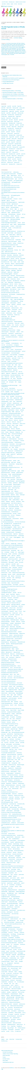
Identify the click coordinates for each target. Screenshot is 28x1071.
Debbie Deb (10, 366)
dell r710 (20, 371)
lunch (15, 616)
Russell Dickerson (4, 803)
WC (2, 988)
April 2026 (3, 107)
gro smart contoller (8, 484)
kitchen (14, 574)
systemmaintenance (5, 918)
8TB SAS (11, 209)
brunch (17, 290)
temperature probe (19, 922)
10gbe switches (14, 175)
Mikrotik (2, 652)
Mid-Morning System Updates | (8, 90)
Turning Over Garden (5, 961)
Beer (11, 261)
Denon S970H (20, 373)
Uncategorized (10, 963)
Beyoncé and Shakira (20, 263)
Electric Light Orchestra (5, 408)
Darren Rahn (14, 361)
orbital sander (19, 713)
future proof (10, 450)
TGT (24, 923)
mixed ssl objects (13, 660)
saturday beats (4, 815)
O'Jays (20, 701)
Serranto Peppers (12, 840)
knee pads (3, 577)
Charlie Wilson (14, 311)
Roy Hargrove (17, 798)
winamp (22, 998)
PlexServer (21, 735)
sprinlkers (20, 881)
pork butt (3, 744)
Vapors (15, 971)
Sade (2, 805)
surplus (16, 905)
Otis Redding (18, 716)
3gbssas (8, 200)
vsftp (16, 983)
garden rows (3, 47)
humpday (3, 532)
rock (21, 788)
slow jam (14, 852)
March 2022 (14, 126)
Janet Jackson (4, 559)
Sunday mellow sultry (13, 901)
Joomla (16, 562)
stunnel (10, 898)
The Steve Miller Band (5, 935)
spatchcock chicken (5, 877)
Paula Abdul (11, 725)
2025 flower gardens (5, 195)
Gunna (9, 487)
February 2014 (10, 162)
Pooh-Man (3, 740)
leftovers (3, 594)
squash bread (9, 883)
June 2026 (14, 106)
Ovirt (7, 718)
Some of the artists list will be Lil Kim (8, 871)
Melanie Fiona (22, 633)
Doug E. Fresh (19, 389)
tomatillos (15, 946)
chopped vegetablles (18, 321)
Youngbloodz (19, 1026)
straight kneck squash (5, 896)
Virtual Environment (5, 980)
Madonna (22, 619)
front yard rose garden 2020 (15, 445)
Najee (6, 688)
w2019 (10, 987)
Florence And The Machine (17, 433)
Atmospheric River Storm (14, 236)
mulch (18, 674)
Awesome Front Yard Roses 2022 (7, 239)
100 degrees (19, 173)
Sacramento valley (20, 803)
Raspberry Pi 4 (11, 768)
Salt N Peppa (16, 805)
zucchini (7, 1031)
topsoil (7, 951)
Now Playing (18, 90)
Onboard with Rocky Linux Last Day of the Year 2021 (11, 708)
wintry (2, 1007)
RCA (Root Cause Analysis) (16, 769)
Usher (20, 968)
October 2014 (4, 160)
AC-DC (21, 209)
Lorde (20, 613)
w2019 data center (16, 987)
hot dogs (14, 513)
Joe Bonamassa (4, 562)
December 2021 (11, 128)
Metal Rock (3, 640)
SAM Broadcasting (13, 807)
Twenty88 (21, 961)
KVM (13, 577)
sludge (2, 855)
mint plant (22, 655)
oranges (13, 713)
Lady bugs (3, 579)
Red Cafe (3, 773)
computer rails (20, 335)
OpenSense (3, 711)
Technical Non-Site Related (9, 922)
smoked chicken (12, 859)
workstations (10, 1012)
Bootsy (15, 285)
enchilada (22, 409)
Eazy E (11, 401)
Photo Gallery (5, 1060)
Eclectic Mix (3, 403)
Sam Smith (3, 809)
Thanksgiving (8, 925)
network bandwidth (10, 691)
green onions (3, 482)
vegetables (20, 976)
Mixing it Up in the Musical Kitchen (7, 662)
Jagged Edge (3, 555)
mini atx (2, 655)
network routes (4, 693)
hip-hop (20, 504)
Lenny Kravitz (10, 599)
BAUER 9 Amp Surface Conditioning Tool (9, 253)
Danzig (9, 361)
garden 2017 (13, 454)
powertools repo (15, 747)
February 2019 (4, 143)
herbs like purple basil (5, 503)
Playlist (2, 735)
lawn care (19, 592)
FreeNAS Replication (13, 438)
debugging (3, 368)
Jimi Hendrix (18, 560)
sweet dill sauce (10, 906)
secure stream (4, 833)
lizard (16, 611)
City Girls (17, 324)
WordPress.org (4, 1040)
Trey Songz (13, 956)
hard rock (11, 498)
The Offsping (13, 934)
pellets (2, 728)
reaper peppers (14, 771)
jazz (9, 560)
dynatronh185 (16, 398)
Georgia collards (19, 464)
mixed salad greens (12, 48)
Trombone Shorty (4, 958)
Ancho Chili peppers (13, 220)
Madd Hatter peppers (15, 619)
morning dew (4, 669)
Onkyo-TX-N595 (13, 710)
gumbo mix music (17, 486)
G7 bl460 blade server (18, 450)
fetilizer (10, 427)
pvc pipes (22, 756)
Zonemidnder (11, 1029)
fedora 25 (11, 420)
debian (15, 366)
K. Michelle (13, 565)
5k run (15, 205)
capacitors (13, 304)
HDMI (10, 499)
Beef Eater (3, 256)
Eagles (21, 398)
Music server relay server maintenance (8, 679)
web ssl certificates (5, 990)
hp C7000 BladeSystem (8, 520)
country (2, 349)
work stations (14, 1010)
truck (18, 958)
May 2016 (3, 155)
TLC (11, 944)
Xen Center (22, 1014)
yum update (3, 1027)
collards (18, 331)
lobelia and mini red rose (6, 613)
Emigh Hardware (11, 409)
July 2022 (17, 124)
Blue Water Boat (16, 280)
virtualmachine (4, 981)
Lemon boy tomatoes (21, 595)
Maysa (2, 630)
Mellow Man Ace (4, 635)
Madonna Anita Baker (5, 621)
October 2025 (19, 109)
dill (20, 45)
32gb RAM (3, 200)
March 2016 (14, 155)
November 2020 (12, 135)
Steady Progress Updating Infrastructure (9, 889)
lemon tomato (4, 599)
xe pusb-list (16, 1014)
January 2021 (16, 133)
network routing (12, 693)
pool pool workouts (14, 740)
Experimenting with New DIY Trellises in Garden (10, 415)
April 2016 (8, 155)
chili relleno (13, 316)
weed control (22, 990)
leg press (18, 594)
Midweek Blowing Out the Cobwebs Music (9, 647)
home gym (17, 508)
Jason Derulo (21, 559)
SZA (20, 918)
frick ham (22, 440)
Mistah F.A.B (18, 657)
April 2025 (8, 113)
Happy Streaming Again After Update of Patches (10, 496)
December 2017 (4, 148)
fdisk (6, 420)
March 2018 (9, 147)
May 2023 (16, 119)
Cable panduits (13, 302)
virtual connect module (17, 978)
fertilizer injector (4, 427)
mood (11, 667)
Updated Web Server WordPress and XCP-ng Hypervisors (13, 78)
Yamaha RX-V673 (16, 1017)
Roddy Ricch (10, 795)
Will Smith (17, 998)
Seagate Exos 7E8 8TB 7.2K (6, 827)
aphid (11, 224)
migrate (17, 648)
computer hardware (5, 335)
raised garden (14, 762)
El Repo (14, 406)
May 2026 (19, 106)
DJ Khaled (3, 381)
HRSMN (15, 527)
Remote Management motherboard (15, 781)
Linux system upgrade (11, 609)
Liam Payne (3, 602)
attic (21, 236)
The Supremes (4, 937)
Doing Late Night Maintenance (8, 81)
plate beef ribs (10, 734)
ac (18, 209)
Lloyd (24, 611)
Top (2, 1069)
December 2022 (4, 123)
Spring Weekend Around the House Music (9, 881)
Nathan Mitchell (4, 689)
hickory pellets (4, 504)
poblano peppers (4, 49)
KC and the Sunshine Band (17, 569)
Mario (23, 623)
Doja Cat (6, 388)
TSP (2, 959)
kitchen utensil (4, 576)
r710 (22, 759)
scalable (18, 820)
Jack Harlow (15, 553)
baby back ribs (4, 241)
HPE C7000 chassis (15, 525)
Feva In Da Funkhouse (5, 428)
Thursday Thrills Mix (18, 940)
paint (14, 718)
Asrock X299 (9, 229)
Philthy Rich (21, 728)
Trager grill (14, 954)
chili (9, 316)
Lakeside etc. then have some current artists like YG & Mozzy (13, 581)
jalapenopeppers (4, 557)
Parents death (14, 720)
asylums (2, 234)
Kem (18, 570)
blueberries (23, 280)
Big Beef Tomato (9, 265)
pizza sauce (3, 734)
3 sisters (20, 198)
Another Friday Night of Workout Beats (8, 222)
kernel (10, 572)
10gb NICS (3, 175)
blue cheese (9, 280)
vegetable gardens (5, 976)
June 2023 (11, 119)
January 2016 (3, 157)
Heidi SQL (13, 501)
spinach (22, 877)
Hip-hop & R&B (4, 506)
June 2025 (22, 111)
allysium (17, 217)
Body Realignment (4, 284)
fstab (13, 447)
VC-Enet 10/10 (9, 973)
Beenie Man (20, 260)
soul (16, 872)
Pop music (6, 742)
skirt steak (3, 852)
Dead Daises (3, 366)
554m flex (8, 203)
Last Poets (21, 584)
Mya (14, 686)
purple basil (19, 754)
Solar (9, 869)
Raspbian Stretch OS (5, 769)
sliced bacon (9, 852)
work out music (17, 1009)
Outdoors (3, 718)
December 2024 (11, 114)
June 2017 (22, 150)
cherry (14, 313)
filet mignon (3, 430)
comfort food (4, 333)
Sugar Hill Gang (16, 898)
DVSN (11, 398)
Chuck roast (17, 323)
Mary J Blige (18, 626)
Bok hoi (16, 284)
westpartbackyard (14, 993)
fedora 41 (3, 423)
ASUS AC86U (3, 232)
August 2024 (18, 116)
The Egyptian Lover (5, 930)
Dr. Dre (2, 391)
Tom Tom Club (4, 946)
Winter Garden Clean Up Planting (16, 1005)
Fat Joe (2, 420)
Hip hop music (11, 504)
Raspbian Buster (18, 768)
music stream (19, 682)
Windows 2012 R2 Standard (14, 1002)
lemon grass (3, 597)
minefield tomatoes (5, 48)
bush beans (11, 53)
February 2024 (15, 118)
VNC (10, 983)
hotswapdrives (4, 516)
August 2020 (11, 136)
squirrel (22, 883)
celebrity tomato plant (15, 45)
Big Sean (20, 268)
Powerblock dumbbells (5, 747)
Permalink (12, 54)
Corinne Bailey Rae (15, 343)
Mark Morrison (9, 624)
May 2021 (13, 131)
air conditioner (6, 215)
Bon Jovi (20, 284)
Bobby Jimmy (10, 282)
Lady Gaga (9, 579)
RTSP (12, 800)
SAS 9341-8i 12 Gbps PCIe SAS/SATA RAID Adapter (11, 812)
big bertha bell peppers (18, 265)
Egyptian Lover (9, 406)
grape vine (18, 477)
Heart (22, 499)
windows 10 (3, 1000)
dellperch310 (14, 373)
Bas (20, 249)
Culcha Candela (10, 356)
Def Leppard (3, 369)
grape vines (3, 479)
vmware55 (6, 983)
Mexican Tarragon (15, 640)
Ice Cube (3, 537)
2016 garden (9, 180)
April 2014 (20, 160)
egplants (3, 406)
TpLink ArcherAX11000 (20, 951)
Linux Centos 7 (19, 607)
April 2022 (8, 126)
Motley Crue (3, 670)
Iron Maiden (6, 552)
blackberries (10, 277)
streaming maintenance (15, 896)
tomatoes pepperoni (5, 947)
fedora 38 (19, 421)
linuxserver (12, 611)
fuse (2, 450)
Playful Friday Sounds (18, 734)
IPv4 (21, 550)
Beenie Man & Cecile (5, 261)
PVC (18, 756)
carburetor (19, 304)
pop (2, 742)
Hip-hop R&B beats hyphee (14, 506)
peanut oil (14, 727)
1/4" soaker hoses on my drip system (8, 173)
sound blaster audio (5, 874)
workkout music (21, 1010)
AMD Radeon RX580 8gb (15, 219)
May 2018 (19, 145)
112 (23, 175)
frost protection (4, 447)
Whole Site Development (15, 995)
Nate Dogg (22, 688)
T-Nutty (23, 918)
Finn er (24, 430)
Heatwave (8, 501)
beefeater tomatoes (13, 260)
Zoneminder (17, 1029)
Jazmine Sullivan (4, 560)
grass (8, 479)
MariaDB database (5, 623)
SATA (10, 814)
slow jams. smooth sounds (17, 854)
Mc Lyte (6, 630)
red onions (14, 49)
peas (8, 54)
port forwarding (16, 744)
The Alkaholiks (4, 929)
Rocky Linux (14, 793)
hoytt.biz (21, 518)
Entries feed (12, 1039)
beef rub (17, 258)
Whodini (8, 995)
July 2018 (9, 145)
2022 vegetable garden (5, 190)
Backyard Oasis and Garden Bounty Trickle (9, 244)
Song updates (11, 872)
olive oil (11, 705)
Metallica (8, 640)
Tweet (16, 961)
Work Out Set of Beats (5, 1010)
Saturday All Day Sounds (17, 814)
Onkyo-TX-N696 (21, 710)
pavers (16, 725)
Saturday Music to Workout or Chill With (9, 817)
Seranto (5, 838)
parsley (13, 722)
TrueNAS (22, 958)
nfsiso (8, 694)
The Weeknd (17, 937)
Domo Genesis (12, 388)
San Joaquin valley (15, 809)
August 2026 (3, 106)
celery (21, 307)
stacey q (16, 886)
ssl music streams (4, 886)
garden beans (19, 454)
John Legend (11, 562)
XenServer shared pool (11, 1015)
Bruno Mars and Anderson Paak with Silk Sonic (10, 292)
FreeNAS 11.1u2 (4, 438)
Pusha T (14, 756)
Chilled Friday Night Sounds (6, 318)
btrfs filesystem (12, 294)
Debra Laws (20, 366)
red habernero (18, 773)
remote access (4, 781)
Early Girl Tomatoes (10, 399)
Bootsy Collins (21, 285)
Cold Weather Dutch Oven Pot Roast (8, 330)
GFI (21, 467)
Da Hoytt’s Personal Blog (7, 1052)
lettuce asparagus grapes (6, 601)
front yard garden (4, 445)
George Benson (4, 464)
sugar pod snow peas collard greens (8, 900)
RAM (19, 762)
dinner (14, 378)
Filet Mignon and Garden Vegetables (14, 430)
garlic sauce (13, 462)
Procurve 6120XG (4, 751)
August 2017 (11, 150)
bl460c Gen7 (10, 272)
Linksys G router (12, 607)
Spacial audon (4, 876)
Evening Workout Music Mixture (15, 413)
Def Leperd (20, 368)
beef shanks (22, 258)
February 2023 (10, 121)
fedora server (22, 423)
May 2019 (13, 142)
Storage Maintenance (12, 894)
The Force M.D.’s (13, 930)
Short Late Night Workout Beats (18, 845)
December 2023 (4, 119)
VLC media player (20, 981)
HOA (7, 508)
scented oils (13, 822)
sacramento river (12, 803)
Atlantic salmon (12, 234)
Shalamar (10, 843)
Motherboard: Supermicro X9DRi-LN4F (15, 669)
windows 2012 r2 (4, 1002)
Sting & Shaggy (21, 893)
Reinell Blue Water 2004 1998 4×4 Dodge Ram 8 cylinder (12, 778)
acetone (13, 210)
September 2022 (4, 124)
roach (10, 788)
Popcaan (17, 742)
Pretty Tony (11, 749)
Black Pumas (3, 277)
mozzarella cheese (5, 674)
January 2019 (10, 143)
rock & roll (3, 790)
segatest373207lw (9, 837)
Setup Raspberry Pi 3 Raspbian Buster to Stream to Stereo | (13, 95)
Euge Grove (18, 411)
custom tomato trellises (5, 358)
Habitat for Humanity (5, 494)
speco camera (13, 877)
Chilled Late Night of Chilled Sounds (8, 319)
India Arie (7, 543)
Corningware (16, 344)
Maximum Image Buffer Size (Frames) (17, 628)
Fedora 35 (14, 421)
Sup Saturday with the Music (12, 903)
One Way (3, 710)
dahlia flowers (8, 359)
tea (2, 922)
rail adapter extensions (5, 762)
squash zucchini (17, 883)
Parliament (3, 722)
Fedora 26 (16, 420)
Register (2, 1039)
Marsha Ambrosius (5, 626)
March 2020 (14, 138)
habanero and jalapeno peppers (7, 493)
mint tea (2, 657)
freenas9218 (20, 438)
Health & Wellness (16, 499)
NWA (12, 701)
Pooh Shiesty (17, 739)
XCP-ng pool (10, 1014)
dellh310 (3, 373)
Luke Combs (10, 616)
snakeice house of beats (6, 864)
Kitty (9, 576)
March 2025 (14, 113)
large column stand (15, 582)
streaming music (4, 898)
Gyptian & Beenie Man (5, 491)
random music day (12, 764)
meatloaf (19, 631)
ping (9, 732)
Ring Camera (22, 786)
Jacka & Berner (21, 553)
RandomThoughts (20, 764)
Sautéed (13, 820)
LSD (22, 614)
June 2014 (15, 160)
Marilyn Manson (18, 623)
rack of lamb (3, 761)
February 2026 (15, 107)
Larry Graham (15, 584)
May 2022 (3, 126)
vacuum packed (15, 969)
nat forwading (11, 688)
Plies (5, 737)
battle (23, 249)
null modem (3, 699)
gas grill (18, 462)
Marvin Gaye (12, 626)
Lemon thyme (15, 597)
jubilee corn (8, 564)
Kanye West (15, 567)
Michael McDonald (21, 642)
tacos (5, 920)
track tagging (20, 952)
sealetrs (17, 827)
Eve (22, 411)
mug (14, 674)
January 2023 (16, 121)
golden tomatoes (19, 472)
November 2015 (18, 157)
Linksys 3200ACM (4, 607)
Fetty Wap (15, 427)
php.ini (2, 730)
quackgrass (9, 757)
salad (9, 805)
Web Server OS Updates (16, 988)
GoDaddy (13, 472)
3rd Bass (13, 200)
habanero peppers (19, 493)
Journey (2, 564)
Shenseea (3, 845)
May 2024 (3, 118)
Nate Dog (17, 688)
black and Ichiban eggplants (6, 273)
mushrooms (10, 676)
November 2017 (12, 148)
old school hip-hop (5, 705)
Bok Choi (11, 284)
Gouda (9, 474)
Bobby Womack (18, 282)
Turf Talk (20, 959)
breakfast (14, 287)
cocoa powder (4, 328)
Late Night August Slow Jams (7, 83)
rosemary (22, 797)
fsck (9, 447)
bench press (7, 263)
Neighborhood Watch (13, 689)
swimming (3, 911)
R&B (19, 759)
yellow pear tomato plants (20, 52)
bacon (14, 246)
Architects (12, 226)
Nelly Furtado (21, 689)
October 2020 (19, 135)
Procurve (20, 749)
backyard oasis (20, 243)
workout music (4, 1012)
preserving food (4, 749)
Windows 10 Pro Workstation (13, 1000)
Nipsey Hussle (15, 696)
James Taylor (18, 557)
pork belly (22, 742)
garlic (19, 460)
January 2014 (16, 162)
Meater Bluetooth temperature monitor (9, 631)
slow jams (20, 852)
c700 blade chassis (5, 299)
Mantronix (18, 621)
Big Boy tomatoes (4, 267)
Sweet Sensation (12, 910)
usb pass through (14, 968)
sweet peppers (14, 908)
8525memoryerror (5, 209)
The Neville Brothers (5, 934)
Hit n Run (3, 508)
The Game (20, 930)
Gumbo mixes (4, 487)
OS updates (12, 716)
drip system (16, 53)
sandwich (3, 810)
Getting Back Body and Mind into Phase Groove (10, 467)
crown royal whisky (13, 354)
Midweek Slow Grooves (6, 648)
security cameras (11, 833)
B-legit (23, 239)
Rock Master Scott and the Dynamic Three (9, 791)
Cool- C (2, 343)
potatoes (10, 49)
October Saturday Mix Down (6, 703)
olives (15, 705)
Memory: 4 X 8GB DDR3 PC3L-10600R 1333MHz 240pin (11, 636)
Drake (12, 391)
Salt (12, 805)
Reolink (2, 785)
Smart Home (18, 857)
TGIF (2, 923)
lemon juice (9, 597)
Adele (9, 212)
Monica (19, 665)
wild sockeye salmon (20, 997)
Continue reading (18, 37)
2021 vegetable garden (5, 183)
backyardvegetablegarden (6, 246)
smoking (11, 860)
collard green (12, 331)
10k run (19, 175)
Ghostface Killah (4, 469)
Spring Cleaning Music (16, 879)
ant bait (19, 222)
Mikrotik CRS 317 (9, 652)
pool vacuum (21, 740)
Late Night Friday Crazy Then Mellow (8, 590)
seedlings (3, 837)
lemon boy (13, 595)
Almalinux (22, 217)
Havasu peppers (4, 499)
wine (8, 1005)
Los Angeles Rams (4, 614)
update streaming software (6, 964)
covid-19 (7, 349)
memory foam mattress (18, 635)
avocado (12, 238)
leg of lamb (12, 594)
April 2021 (18, 131)
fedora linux (9, 423)
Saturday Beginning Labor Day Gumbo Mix (16, 815)
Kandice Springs (4, 567)
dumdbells (12, 396)
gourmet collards (4, 475)
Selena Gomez (17, 837)
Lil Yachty (3, 606)
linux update (19, 609)
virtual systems (19, 980)
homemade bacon (17, 510)
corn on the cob (9, 344)
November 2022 (12, 123)
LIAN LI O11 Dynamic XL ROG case (13, 602)
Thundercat (10, 940)
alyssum (2, 219)
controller (3, 338)
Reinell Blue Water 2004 (18, 776)
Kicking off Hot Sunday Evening (18, 572)
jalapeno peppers (22, 53)
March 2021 (3, 133)
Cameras (8, 304)
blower (18, 278)
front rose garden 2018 (20, 444)
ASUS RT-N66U (10, 232)
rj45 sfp (5, 788)
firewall (6, 432)
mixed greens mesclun (12, 659)
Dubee (7, 396)
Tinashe (7, 944)
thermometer (4, 940)
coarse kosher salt (14, 326)
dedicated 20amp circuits (12, 368)
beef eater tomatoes (5, 258)
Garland (14, 460)
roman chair (11, 797)
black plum (13, 275)
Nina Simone (9, 696)
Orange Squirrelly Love (5, 713)
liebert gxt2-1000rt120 (5, 604)
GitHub (22, 470)
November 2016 (12, 153)
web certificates (7, 988)
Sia (2, 848)
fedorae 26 (3, 425)
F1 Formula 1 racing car (17, 416)
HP (1, 520)
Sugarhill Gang (19, 900)
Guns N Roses (4, 489)
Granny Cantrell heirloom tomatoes (8, 477)
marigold (12, 623)
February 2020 (20, 138)
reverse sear (18, 785)
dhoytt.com (7, 376)
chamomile (3, 311)
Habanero (16, 491)
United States (16, 963)
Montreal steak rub (5, 667)
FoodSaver (3, 437)
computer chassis (18, 333)
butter (21, 297)
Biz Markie (8, 270)
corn (21, 343)
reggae (11, 776)
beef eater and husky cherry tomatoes (14, 256)
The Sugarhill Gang (14, 935)
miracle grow (11, 657)
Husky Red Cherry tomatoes (6, 533)
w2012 (12, 985)
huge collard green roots (17, 528)
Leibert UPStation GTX (5, 595)
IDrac (23, 537)
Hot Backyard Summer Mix (6, 513)
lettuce (16, 599)
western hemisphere (5, 993)
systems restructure (14, 918)
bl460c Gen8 (16, 272)
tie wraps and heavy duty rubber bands (9, 942)
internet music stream (5, 550)
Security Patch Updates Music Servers (8, 835)
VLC (15, 981)
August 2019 (19, 140)
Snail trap (3, 862)
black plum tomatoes (20, 275)
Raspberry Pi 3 (4, 768)
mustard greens (4, 54)
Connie (2, 336)
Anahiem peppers (4, 220)
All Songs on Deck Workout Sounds (8, 217)
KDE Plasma (3, 570)
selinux (23, 837)
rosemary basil (4, 798)
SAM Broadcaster (4, 807)
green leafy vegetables (20, 481)
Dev (22, 375)
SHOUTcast (13, 847)
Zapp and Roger (10, 1027)
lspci (6, 616)
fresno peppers (16, 440)
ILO (2, 539)
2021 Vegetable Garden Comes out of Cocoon (10, 185)
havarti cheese (17, 498)
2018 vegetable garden (5, 182)
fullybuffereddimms (5, 449)
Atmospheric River (4, 236)
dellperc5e (8, 373)
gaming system (19, 452)
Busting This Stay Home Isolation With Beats (9, 297)
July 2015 (9, 159)
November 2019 (12, 140)
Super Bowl (21, 903)
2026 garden (3, 197)
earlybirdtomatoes (18, 399)
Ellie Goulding (4, 409)
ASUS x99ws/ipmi (18, 232)
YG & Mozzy (3, 1026)
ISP (16, 552)
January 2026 (22, 107)
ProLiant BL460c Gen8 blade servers (8, 752)
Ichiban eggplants (21, 47)
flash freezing (4, 433)
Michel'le (3, 643)
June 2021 (8, 131)
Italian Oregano (21, 552)
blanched (3, 278)
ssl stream (11, 886)
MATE (7, 628)
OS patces (16, 715)
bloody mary (13, 278)
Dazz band (8, 364)
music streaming (4, 684)
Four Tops (9, 437)
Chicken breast (10, 314)
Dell (16, 371)
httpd (23, 527)
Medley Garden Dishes (13, 633)
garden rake (3, 455)
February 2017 (15, 152)
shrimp (22, 847)
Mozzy (11, 674)
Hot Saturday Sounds (5, 515)
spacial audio (21, 874)
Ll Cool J (20, 611)
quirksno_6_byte (10, 759)
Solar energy (13, 869)
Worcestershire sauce (18, 1007)
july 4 (18, 564)
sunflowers (3, 903)
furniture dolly (22, 449)
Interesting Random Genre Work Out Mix (9, 548)
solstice (18, 869)
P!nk (10, 718)
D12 (22, 358)
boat (6, 282)
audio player (7, 238)
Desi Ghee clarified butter (15, 375)
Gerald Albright (4, 465)
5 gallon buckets (21, 202)
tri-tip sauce (22, 956)
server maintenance (5, 842)
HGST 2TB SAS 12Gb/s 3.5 (16, 503)
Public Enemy (19, 752)
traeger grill (8, 954)
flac (22, 432)
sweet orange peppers (5, 908)
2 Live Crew (20, 178)
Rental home (8, 783)
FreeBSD (17, 437)
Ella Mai (23, 408)
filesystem (18, 428)
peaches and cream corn (6, 727)
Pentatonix (7, 728)
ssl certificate (11, 884)
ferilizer (20, 425)
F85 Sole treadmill (4, 418)
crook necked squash (15, 352)
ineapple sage (13, 543)
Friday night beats (4, 444)
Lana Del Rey (3, 582)
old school (21, 703)
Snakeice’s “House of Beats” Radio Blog (10, 1053)
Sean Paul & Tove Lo (5, 828)
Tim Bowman (20, 942)
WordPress (3, 1009)
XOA (11, 1017)
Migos (13, 648)
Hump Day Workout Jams (16, 530)
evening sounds (4, 413)
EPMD (13, 411)
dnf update (11, 381)
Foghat (2, 435)
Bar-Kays (16, 249)
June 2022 (22, 124)
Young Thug (13, 1026)
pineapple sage (4, 732)
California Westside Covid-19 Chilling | (9, 94)
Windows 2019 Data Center (6, 1004)
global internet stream (5, 472)
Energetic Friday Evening (6, 411)
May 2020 (3, 138)
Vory (13, 983)
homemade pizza (14, 511)
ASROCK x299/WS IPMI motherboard (8, 231)
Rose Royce (17, 797)
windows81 (15, 1004)
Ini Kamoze (20, 543)
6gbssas (3, 207)
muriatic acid (3, 676)
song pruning (19, 871)
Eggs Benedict (18, 404)
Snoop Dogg (3, 869)
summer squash (7, 50)
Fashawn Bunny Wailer (18, 418)
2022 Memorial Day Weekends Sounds (8, 189)
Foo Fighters (7, 435)
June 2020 (22, 136)
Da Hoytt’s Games (6, 1058)
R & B (16, 759)
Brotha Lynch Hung (5, 290)
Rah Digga (9, 761)
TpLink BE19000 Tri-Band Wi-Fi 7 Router (9, 952)
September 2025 (4, 111)
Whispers (3, 995)
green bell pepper (11, 481)
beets (14, 44)
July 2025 (17, 111)
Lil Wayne (23, 604)
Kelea (8, 570)
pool (8, 740)
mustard (10, 686)
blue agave (3, 280)
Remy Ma (3, 783)
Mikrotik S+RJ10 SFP (5, 653)
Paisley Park (18, 718)
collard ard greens (4, 331)
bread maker (8, 287)
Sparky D (15, 876)
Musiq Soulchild (4, 686)
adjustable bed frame (15, 212)
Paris (19, 720)
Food (23, 45)
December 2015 (11, 157)
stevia (16, 893)
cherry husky (19, 313)
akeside (12, 215)
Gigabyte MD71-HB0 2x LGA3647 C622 (8, 470)
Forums (4, 1057)
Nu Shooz (20, 698)
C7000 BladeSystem (14, 301)
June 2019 (8, 142)
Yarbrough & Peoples (5, 1019)
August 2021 (18, 130)
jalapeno (18, 555)
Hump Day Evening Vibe (5, 530)
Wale (22, 987)
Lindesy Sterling (14, 606)
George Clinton (12, 464)
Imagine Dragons (7, 539)
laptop (9, 582)
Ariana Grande (4, 227)
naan (2, 688)
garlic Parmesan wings (5, 462)
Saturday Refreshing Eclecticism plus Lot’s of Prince (11, 819)
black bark (16, 273)
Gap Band (3, 454)
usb (8, 968)
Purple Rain (9, 756)
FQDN (13, 437)
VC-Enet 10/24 (15, 973)
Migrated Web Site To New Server (7, 650)
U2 (5, 963)
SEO (2, 838)
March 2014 (3, 162)
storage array (4, 894)
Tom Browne (16, 944)
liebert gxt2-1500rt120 (15, 604)
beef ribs (12, 258)
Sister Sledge (10, 850)
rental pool (14, 783)
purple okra (3, 756)
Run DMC (16, 802)
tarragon (22, 920)
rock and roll (9, 790)
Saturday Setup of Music (6, 820)
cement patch (14, 309)
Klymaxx (12, 576)
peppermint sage (14, 728)
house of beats (11, 516)
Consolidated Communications (11, 336)
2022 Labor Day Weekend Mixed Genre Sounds (10, 187)
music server (9, 677)
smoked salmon (19, 859)
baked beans (19, 246)
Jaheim (9, 555)
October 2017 (19, 148)
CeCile (15, 306)
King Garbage (4, 574)
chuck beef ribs (10, 323)
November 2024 (18, 114)
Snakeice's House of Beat (6, 867)
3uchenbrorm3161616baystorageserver (9, 202)
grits (2, 484)
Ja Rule (10, 553)
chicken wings (4, 316)
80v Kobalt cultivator (9, 44)
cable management (5, 302)
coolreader (8, 343)
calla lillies (3, 304)
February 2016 (20, 155)
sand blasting (22, 809)
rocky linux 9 (20, 793)
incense (2, 543)
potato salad (10, 745)
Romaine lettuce (4, 797)
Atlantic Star (19, 234)
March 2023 (3, 121)
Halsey (17, 494)
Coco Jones (21, 326)
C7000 (11, 299)
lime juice (8, 606)
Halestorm (13, 494)
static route (10, 888)
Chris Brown (3, 323)
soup (12, 874)
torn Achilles (12, 951)
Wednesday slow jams (14, 990)
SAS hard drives (4, 814)
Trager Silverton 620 (21, 954)
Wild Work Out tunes (10, 998)
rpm (22, 798)
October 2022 (19, 123)
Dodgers (19, 381)
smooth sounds (17, 860)
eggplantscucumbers (11, 404)
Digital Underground (5, 378)
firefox (2, 432)
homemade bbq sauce (5, 511)
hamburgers (22, 494)
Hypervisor (15, 533)
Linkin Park (21, 606)
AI (1, 215)
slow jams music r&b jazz (6, 854)
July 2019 (3, 142)
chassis (19, 311)
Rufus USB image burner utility (7, 802)
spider (18, 877)
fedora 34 (9, 421)
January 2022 (3, 128)
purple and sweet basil (11, 754)
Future (5, 450)
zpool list (3, 1031)
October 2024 (4, 116)
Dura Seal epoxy (19, 396)
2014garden (3, 180)
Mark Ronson (16, 624)
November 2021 (18, 128)
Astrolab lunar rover (21, 231)
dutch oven (3, 398)
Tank (18, 920)
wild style (3, 998)
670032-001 (20, 205)
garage (8, 454)
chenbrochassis (9, 313)
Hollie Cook (11, 508)
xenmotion (3, 1015)
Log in (7, 1039)
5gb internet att (15, 203)
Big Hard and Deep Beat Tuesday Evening (9, 268)
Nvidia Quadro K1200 (5, 701)
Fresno (10, 440)
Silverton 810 (3, 850)
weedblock (3, 992)
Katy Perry (20, 567)
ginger (19, 470)
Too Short (20, 949)
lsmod (2, 616)
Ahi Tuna (23, 214)
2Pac (8, 197)
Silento (5, 848)
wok (6, 1007)
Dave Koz (3, 364)
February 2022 (20, 126)
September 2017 (4, 150)
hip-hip (16, 504)
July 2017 (17, 150)
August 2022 (11, 124)
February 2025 (20, 113)
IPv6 (2, 552)
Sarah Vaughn (16, 810)
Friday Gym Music (18, 442)
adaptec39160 (19, 210)
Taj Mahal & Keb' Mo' (11, 920)
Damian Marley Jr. (16, 359)
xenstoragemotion (4, 1017)
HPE (2, 523)
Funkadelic (16, 449)
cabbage (21, 301)
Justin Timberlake (4, 565)
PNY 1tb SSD (14, 737)
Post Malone (3, 745)
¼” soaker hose (18, 1031)
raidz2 (17, 761)
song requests (4, 872)
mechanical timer (4, 633)
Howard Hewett (16, 518)
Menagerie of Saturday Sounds (7, 638)
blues (2, 282)
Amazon (7, 219)
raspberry (18, 766)
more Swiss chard (20, 48)
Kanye (10, 567)
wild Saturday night (10, 997)
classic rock (22, 324)
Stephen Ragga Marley (20, 891)
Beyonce (12, 263)
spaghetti (10, 876)
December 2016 (4, 153)
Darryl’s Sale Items (6, 1055)
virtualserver (10, 981)
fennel (13, 425)
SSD (2, 884)
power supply (21, 745)
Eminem (17, 409)
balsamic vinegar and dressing (7, 249)
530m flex (3, 203)
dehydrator (15, 369)
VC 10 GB (3, 973)
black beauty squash (19, 44)
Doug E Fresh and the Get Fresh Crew (8, 389)
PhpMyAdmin (8, 730)
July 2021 (3, 131)
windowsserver (22, 1004)
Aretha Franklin (18, 226)
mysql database (19, 686)
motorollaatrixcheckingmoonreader (14, 670)
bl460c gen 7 (19, 270)
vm (2, 983)
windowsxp (3, 1005)
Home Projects (15, 47)
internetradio (13, 550)
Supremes (12, 905)
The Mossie (22, 932)
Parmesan (9, 722)
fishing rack (12, 432)
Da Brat (2, 359)
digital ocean (18, 376)
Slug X (6, 855)
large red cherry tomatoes (6, 584)
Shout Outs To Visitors (5, 847)
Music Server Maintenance (19, 677)
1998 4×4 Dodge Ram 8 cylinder (7, 178)
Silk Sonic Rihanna (16, 848)
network (3, 691)
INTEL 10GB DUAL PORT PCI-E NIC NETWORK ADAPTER (12, 545)
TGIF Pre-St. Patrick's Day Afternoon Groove (13, 923)
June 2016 (23, 153)
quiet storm (3, 759)
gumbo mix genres (16, 484)
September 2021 (11, 130)
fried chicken (12, 444)
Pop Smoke (12, 742)
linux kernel (3, 609)
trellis (8, 956)
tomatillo (10, 946)
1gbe (16, 178)
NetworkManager (19, 693)
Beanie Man (9, 255)
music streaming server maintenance (16, 684)
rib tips (23, 785)
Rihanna (17, 786)
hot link (19, 513)
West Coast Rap (21, 992)
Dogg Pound (3, 383)
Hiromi (21, 506)
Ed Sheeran (9, 403)
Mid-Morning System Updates (16, 643)
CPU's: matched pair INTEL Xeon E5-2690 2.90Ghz (10, 351)
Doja (2, 388)
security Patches (20, 835)
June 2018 (14, 145)
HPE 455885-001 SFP (8, 523)
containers (21, 336)
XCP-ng (23, 1012)
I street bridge (21, 535)
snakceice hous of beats (11, 862)
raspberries (13, 766)
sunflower (20, 901)
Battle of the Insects (9, 251)
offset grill (16, 703)
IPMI (18, 550)
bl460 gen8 (13, 270)
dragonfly (7, 391)
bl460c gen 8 (3, 272)
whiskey (20, 993)
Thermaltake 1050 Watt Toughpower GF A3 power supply (12, 939)
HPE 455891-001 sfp (17, 523)
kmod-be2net (18, 576)
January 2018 (22, 147)
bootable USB (10, 285)
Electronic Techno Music (16, 408)
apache (23, 222)
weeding (8, 992)
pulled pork (3, 754)
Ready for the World (5, 771)
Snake (18, 862)
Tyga (2, 963)
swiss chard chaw (15, 913)
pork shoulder (9, 744)
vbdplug (20, 971)
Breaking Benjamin (5, 289)
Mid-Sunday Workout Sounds (7, 645)
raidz (14, 761)
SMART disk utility (11, 857)
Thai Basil (3, 925)
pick (12, 730)
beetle (15, 261)
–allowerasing (15, 172)
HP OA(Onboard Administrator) (7, 521)
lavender (14, 592)
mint (11, 655)
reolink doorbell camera (10, 785)
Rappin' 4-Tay (6, 766)
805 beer (7, 207)
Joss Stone (21, 562)
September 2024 (11, 116)
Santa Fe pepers (9, 810)
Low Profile (12, 614)
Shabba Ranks (4, 843)
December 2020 (4, 135)
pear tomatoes (20, 727)
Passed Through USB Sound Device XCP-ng (9, 723)
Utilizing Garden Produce (6, 969)
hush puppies (18, 532)
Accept (2, 210)
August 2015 (3, 159)
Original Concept (9, 715)
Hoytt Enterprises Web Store (8, 1062)
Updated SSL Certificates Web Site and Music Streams (11, 966)
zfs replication (4, 1029)
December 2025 (4, 109)
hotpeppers (18, 515)
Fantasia (11, 418)
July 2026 (9, 106)
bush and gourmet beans (6, 296)
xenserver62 (19, 1015)
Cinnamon (3, 324)
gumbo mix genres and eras (6, 486)
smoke (23, 857)
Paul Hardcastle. (4, 725)
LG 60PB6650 (19, 601)
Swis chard (16, 911)
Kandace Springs (20, 565)
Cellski (2, 309)
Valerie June (10, 971)
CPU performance (18, 349)
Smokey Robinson (4, 860)
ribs (8, 786)
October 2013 (19, 164)
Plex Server (16, 735)
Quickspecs (19, 757)
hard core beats (4, 498)
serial (10, 838)
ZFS (15, 1027)
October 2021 (4, 130)
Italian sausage (4, 553)
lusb (16, 618)
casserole (3, 306)
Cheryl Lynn (3, 314)
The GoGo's (10, 932)
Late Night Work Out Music (6, 592)
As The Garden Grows (17, 227)
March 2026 (9, 107)
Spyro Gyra (3, 883)
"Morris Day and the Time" (6, 172)
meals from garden (13, 630)
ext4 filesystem (8, 416)
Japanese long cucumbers (13, 559)
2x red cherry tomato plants (11, 43)
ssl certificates (18, 884)
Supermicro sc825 (4, 905)
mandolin (13, 621)
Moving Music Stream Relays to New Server (9, 672)
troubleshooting (13, 958)
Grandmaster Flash (16, 475)
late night (3, 589)
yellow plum (3, 1024)
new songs (3, 694)
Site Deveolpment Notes (19, 850)
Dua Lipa (3, 396)
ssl (7, 884)
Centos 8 (20, 309)
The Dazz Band (19, 929)
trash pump (3, 956)
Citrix (13, 324)
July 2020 (17, 136)
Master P (3, 628)
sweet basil (3, 906)
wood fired (10, 1007)
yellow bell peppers (11, 52)
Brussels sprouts (4, 294)
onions (7, 710)
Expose (2, 416)
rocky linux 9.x (4, 795)
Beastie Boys (15, 255)
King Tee (9, 574)
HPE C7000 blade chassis (6, 525)
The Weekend (11, 937)
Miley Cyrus (12, 653)
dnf (7, 381)
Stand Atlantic (4, 888)
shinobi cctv (8, 845)
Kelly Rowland (13, 570)
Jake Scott (13, 555)
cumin (15, 356)
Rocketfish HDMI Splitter (6, 793)
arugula (9, 227)
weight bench (14, 992)
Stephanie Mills (4, 891)
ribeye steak (3, 786)
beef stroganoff (4, 260)
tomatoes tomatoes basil (16, 947)
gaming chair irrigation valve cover (8, 452)
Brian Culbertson (13, 289)
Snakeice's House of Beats (17, 867)
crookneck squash (4, 354)
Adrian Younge (4, 214)
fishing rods (17, 432)
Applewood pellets (21, 224)
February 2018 (15, 147)
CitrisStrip (8, 324)
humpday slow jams (10, 532)
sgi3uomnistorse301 (19, 842)
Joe (22, 560)
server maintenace (21, 840)
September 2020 (4, 136)
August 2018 (3, 145)
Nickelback (19, 694)
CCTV (7, 306)
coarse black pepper (5, 326)
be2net (19, 253)
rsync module (7, 800)
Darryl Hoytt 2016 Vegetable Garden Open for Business (12, 363)
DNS (16, 381)
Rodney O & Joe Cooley (18, 795)
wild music (3, 997)
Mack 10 (20, 618)
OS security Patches (5, 716)
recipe (19, 771)
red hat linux (3, 774)
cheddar (3, 313)
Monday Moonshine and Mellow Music (8, 665)
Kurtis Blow (9, 577)
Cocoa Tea (10, 328)
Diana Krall (12, 376)
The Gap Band (4, 932)
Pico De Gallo (17, 730)
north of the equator (13, 698)
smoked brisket (4, 859)
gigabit (10, 469)
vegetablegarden (13, 976)
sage (17, 49)
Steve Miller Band (10, 893)
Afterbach (19, 214)
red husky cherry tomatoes (12, 774)
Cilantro (22, 323)
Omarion (3, 706)
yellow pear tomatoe (17, 1022)
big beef (3, 265)
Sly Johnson (11, 855)
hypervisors (21, 533)
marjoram (3, 624)
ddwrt (19, 364)
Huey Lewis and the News (6, 528)
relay (2, 780)
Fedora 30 (21, 420)
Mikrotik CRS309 (17, 652)
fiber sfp (13, 428)
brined (19, 289)
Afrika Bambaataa (11, 214)
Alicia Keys (17, 215)
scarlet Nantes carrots (5, 822)
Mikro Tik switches (19, 650)
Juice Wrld (13, 564)
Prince (16, 749)
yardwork (19, 1019)
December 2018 (18, 143)
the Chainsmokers (11, 929)
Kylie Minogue (18, 577)
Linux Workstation (4, 611)
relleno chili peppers (9, 780)
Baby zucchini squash (12, 241)
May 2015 (19, 159)
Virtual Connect (8, 978)
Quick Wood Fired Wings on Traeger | (9, 92)
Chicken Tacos (17, 314)
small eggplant (17, 855)
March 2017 (8, 152)
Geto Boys (11, 465)
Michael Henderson (5, 642)
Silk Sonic (9, 848)
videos (2, 978)
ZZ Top (12, 1031)
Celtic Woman (7, 309)
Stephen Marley (12, 891)
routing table (10, 798)
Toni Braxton (3, 949)
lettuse (14, 601)
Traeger (2, 954)
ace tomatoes (8, 210)
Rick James (12, 786)
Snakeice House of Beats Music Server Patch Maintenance (12, 866)
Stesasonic (3, 893)
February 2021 (10, 133)
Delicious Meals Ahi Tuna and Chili (7, 371)
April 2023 (21, 119)
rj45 (2, 788)
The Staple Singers (20, 934)
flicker (9, 433)
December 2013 (4, 164)
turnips (5, 52)
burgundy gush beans (7, 45)
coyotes (11, 349)
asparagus (3, 229)
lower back (17, 614)
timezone (3, 944)
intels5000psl (3, 547)
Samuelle (8, 809)
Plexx (2, 737)
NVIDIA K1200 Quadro (11, 699)
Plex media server (8, 735)
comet (22, 331)
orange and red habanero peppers (14, 711)
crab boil (23, 351)
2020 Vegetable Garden (16, 182)
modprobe (18, 662)
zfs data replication (21, 1027)
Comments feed (18, 1039)
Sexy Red (12, 842)
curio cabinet (20, 356)
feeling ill (9, 425)
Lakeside (13, 579)
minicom (7, 655)
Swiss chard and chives (5, 913)
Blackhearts (16, 277)
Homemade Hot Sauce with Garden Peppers (10, 79)
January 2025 (3, 114)
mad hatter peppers (5, 619)
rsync (2, 800)
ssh (5, 884)
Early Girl (3, 399)
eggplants (3, 404)
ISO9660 (12, 552)
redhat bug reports (5, 776)
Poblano (19, 737)
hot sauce (13, 515)
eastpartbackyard (4, 401)
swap (20, 905)
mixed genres (4, 659)
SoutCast (15, 874)
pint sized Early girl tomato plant (18, 732)
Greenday (10, 482)
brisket (23, 289)
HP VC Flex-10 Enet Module (20, 521)
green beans (3, 481)
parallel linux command (5, 720)
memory (10, 635)
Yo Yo (8, 1026)
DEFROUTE (10, 369)
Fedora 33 (3, 421)
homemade (10, 510)
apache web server (5, 224)
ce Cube (11, 306)
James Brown (12, 557)
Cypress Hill (14, 358)
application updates (5, 226)
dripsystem (16, 391)
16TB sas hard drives (18, 177)
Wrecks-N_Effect (18, 1012)
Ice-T (7, 537)
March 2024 (8, 118)
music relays (3, 677)
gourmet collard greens (16, 474)
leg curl (7, 594)
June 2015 (14, 159)
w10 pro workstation (5, 985)
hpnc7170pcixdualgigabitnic (6, 527)
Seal (14, 827)
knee (23, 576)
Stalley (20, 886)
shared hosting (16, 843)
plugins (9, 737)
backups (14, 243)
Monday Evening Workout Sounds (7, 664)
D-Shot (19, 358)
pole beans (12, 739)
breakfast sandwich (21, 287)
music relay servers (17, 676)
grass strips (13, 479)
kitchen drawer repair (21, 574)
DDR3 (16, 364)
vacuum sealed (4, 971)
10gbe (8, 175)
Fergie (17, 425)
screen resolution (20, 822)
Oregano (3, 715)
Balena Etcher (4, 248)
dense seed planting (5, 375)
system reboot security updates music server (10, 917)
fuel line (16, 447)
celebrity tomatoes (15, 307)
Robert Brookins (15, 788)
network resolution (18, 691)
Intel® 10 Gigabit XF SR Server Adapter (15, 547)
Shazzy (21, 843)
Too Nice (15, 949)
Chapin (8, 311)
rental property (21, 783)
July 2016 (18, 153)
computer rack (13, 335)
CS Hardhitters (21, 354)
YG (24, 1024)
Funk (11, 449)
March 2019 (18, 142)
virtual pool (12, 980)
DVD (8, 398)
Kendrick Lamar (4, 572)
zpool (22, 1029)
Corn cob (3, 344)
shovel (18, 847)
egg (21, 403)
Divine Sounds (4, 380)
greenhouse (15, 482)
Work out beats (10, 1009)
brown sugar (12, 290)
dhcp (2, 376)
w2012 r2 (16, 985)
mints (7, 657)
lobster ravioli (15, 613)
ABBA (16, 209)
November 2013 (12, 164)
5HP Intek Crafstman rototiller (7, 205)
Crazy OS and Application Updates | (9, 98)
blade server (22, 277)
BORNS (2, 287)
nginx (12, 694)
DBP (12, 364)
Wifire (23, 995)
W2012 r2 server (4, 987)
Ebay (14, 401)
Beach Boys (3, 255)
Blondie (7, 278)
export (22, 415)
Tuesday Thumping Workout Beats (11, 959)
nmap (21, 696)
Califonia (19, 302)
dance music (3, 361)
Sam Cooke (20, 807)
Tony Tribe (10, 949)
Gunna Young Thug (15, 487)
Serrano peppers (4, 840)
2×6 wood (15, 198)
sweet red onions (4, 910)
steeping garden (21, 889)
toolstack (3, 951)
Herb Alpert (18, 501)
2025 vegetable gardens (15, 195)
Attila (2, 238)
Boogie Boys (3, 285)
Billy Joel (3, 270)
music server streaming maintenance (8, 682)
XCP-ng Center (4, 1014)
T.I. (2, 920)
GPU (10, 475)
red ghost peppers (10, 773)
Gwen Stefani (10, 489)
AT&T (7, 234)
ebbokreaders (19, 401)
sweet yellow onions (21, 910)
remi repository (17, 780)
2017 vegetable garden (18, 180)
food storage (17, 435)
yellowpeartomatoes (11, 1024)
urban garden (4, 968)
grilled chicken (21, 482)
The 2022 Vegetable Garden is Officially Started (10, 927)
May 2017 (3, 152)
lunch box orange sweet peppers (7, 618)
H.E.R (12, 491)
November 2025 (12, 109)
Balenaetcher (10, 248)
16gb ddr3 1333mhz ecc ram (6, 177)
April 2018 (3, 147)
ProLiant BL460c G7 (13, 751)
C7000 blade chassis (5, 301)
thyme (24, 940)
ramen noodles (4, 764)
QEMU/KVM (3, 757)
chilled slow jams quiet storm (7, 321)
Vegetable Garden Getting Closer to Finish (9, 975)
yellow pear (12, 1021)
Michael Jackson (13, 642)
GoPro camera (9, 47)
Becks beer (21, 255)
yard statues (13, 1019)
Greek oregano (19, 479)
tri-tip (17, 956)
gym (15, 489)
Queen (14, 757)
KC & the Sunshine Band (6, 569)
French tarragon (4, 440)
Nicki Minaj (3, 696)
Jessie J (13, 560)
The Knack (16, 932)
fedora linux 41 (15, 423)
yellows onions (20, 1024)
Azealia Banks (18, 239)
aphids (15, 224)
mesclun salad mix (18, 638)
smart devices (4, 857)
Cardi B (23, 304)
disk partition (19, 378)
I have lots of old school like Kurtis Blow (9, 535)
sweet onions (17, 906)
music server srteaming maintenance (8, 681)
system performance (5, 915)
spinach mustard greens (6, 879)
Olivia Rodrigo (21, 705)
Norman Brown (4, 698)
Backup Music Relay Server (6, 243)
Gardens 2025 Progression (6, 460)
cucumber (3, 356)
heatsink (3, 501)
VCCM (21, 973)
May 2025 (3, 113)
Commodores (11, 333)
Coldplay (18, 330)
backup (19, 241)
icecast (11, 537)
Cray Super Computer (5, 352)
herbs (23, 501)
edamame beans (16, 403)
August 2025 (11, 111)
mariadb (23, 621)
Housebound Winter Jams (6, 518)
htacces (19, 527)
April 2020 (8, 138)
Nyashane (16, 701)
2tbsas (12, 197)
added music (3, 212)
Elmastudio (23, 1067)
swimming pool (10, 911)
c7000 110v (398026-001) (19, 299)
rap (2, 766)
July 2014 (10, 160)
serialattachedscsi (15, 838)
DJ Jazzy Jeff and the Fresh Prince (14, 380)
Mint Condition (16, 655)
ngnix (15, 694)
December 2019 (4, 140)
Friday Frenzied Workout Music (7, 442)
